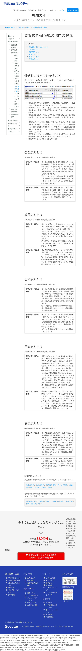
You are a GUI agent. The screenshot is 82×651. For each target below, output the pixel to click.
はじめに (11, 39)
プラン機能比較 (32, 595)
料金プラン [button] (42, 10)
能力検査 (14, 50)
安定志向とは (34, 59)
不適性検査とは (14, 578)
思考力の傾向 (51, 485)
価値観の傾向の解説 (40, 27)
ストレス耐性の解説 (16, 81)
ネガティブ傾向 (40, 487)
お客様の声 (31, 578)
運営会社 (49, 603)
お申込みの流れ (32, 605)
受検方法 (11, 588)
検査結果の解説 (13, 42)
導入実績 (30, 580)
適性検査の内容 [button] (19, 10)
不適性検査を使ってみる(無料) (42, 556)
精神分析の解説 (58, 501)
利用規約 (49, 615)
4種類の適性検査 (14, 580)
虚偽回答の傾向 (36, 504)
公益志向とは (34, 49)
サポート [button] (53, 10)
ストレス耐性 (62, 485)
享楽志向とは (34, 57)
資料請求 (49, 585)
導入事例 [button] (31, 10)
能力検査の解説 (31, 501)
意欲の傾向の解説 (16, 65)
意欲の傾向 (40, 485)
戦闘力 (50, 487)
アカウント (12, 132)
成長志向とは (34, 52)
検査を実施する (13, 121)
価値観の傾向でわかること (38, 47)
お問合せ (49, 583)
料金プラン (31, 593)
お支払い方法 (32, 603)
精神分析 (14, 109)
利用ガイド (11, 27)
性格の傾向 (30, 485)
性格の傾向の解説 (16, 58)
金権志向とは (34, 54)
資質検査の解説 (24, 27)
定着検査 (14, 112)
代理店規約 (50, 617)
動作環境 (11, 595)
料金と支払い (12, 129)
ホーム (12, 36)
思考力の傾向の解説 (16, 73)
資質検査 (14, 53)
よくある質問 (51, 578)
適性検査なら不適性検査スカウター (18, 622)
